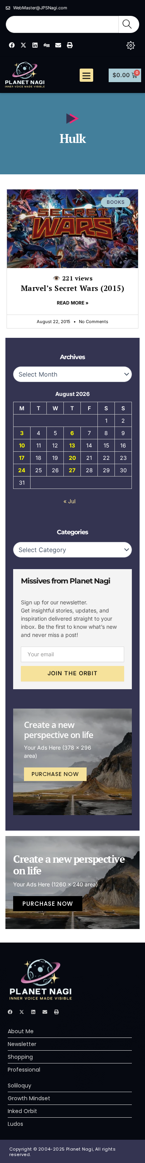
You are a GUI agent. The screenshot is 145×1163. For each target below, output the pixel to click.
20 (72, 457)
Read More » (73, 303)
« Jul (69, 501)
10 (22, 445)
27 (72, 470)
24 (21, 470)
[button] (86, 75)
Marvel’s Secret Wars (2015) (73, 283)
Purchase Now (55, 774)
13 (72, 445)
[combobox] (62, 24)
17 (21, 457)
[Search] (129, 24)
